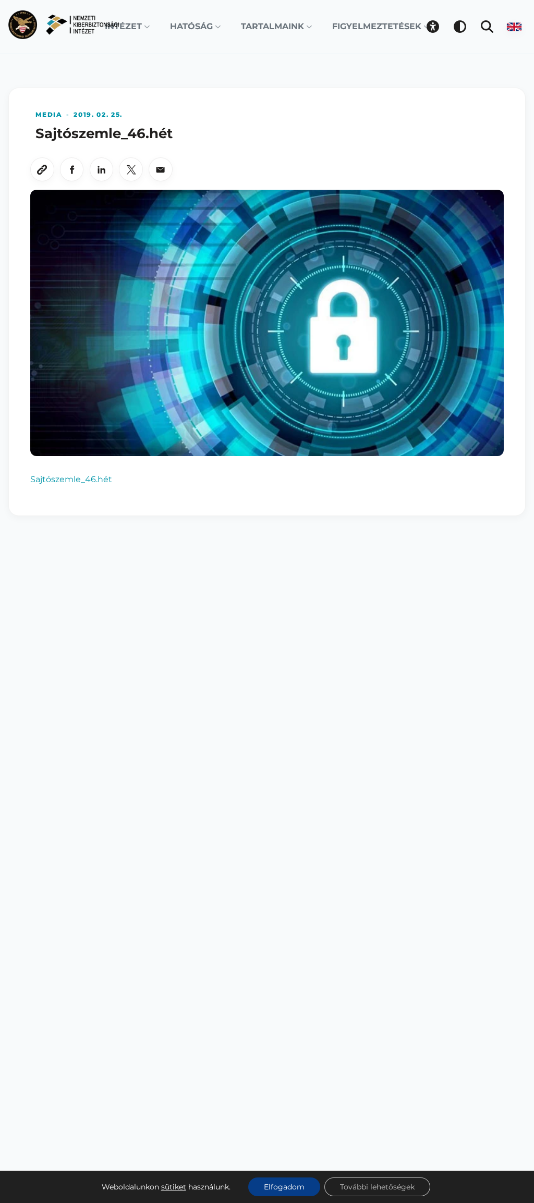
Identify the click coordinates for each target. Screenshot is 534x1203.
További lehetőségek (377, 1187)
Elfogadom (284, 1187)
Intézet (123, 26)
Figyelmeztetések (376, 26)
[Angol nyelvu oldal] (514, 26)
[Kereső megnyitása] (487, 26)
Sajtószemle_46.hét (71, 479)
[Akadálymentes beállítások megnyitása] (432, 26)
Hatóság (191, 26)
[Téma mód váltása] (459, 26)
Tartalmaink (272, 26)
